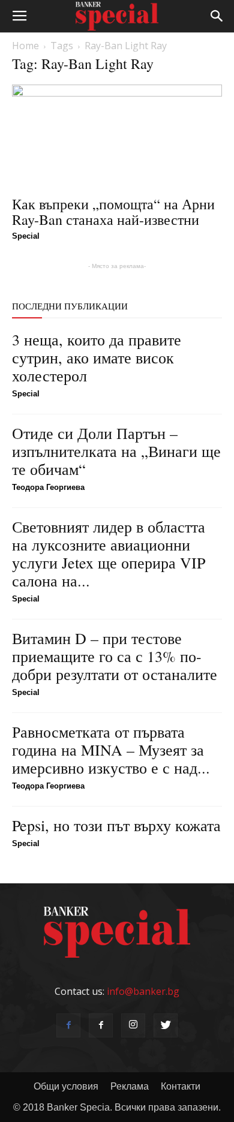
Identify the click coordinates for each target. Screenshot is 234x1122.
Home (25, 45)
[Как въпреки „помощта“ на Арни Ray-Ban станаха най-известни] (117, 136)
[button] (217, 16)
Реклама (129, 1086)
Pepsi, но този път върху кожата (116, 825)
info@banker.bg (143, 991)
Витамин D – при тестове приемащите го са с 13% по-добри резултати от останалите (114, 656)
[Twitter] (166, 1025)
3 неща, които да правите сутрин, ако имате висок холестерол (96, 357)
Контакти (180, 1086)
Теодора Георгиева (48, 487)
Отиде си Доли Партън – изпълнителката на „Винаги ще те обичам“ (116, 451)
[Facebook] (68, 1025)
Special (26, 235)
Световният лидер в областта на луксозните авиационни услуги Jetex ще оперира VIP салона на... (108, 553)
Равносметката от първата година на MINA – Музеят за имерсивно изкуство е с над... (111, 749)
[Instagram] (133, 1025)
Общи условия (66, 1086)
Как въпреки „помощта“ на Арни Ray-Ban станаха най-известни (113, 211)
